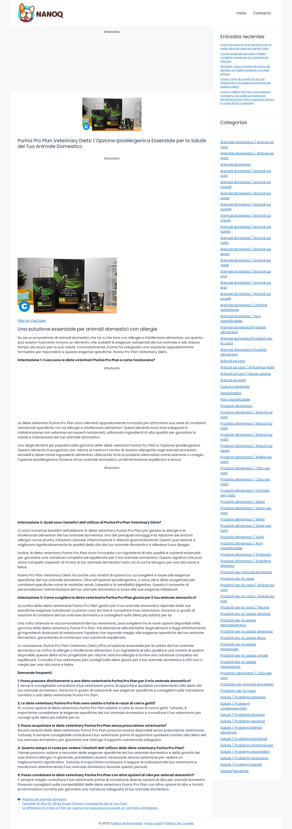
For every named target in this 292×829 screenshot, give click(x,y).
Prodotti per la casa (237, 578)
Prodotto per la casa (238, 690)
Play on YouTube (31, 320)
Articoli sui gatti (233, 380)
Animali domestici (235, 164)
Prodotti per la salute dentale (245, 613)
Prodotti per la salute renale (244, 655)
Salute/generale (234, 771)
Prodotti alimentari (236, 405)
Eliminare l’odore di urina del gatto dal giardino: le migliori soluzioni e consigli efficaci (245, 70)
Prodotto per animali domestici (246, 684)
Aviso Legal (154, 823)
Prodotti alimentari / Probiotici (245, 554)
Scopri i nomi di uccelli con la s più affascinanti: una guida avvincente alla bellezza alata (245, 83)
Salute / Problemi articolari (243, 697)
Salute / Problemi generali (242, 721)
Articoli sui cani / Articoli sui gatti (247, 367)
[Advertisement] (112, 61)
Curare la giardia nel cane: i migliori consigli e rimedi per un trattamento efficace (244, 57)
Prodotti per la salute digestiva (246, 631)
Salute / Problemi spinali (241, 764)
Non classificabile (235, 399)
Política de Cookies (179, 823)
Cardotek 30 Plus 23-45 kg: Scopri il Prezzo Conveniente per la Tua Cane (74, 804)
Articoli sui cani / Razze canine (245, 373)
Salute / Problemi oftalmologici (246, 745)
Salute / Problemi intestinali (243, 738)
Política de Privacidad (126, 823)
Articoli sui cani (232, 360)
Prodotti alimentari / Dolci (242, 537)
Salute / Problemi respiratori (244, 758)
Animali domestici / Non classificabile (240, 318)
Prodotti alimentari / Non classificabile (241, 545)
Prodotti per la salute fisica (243, 637)
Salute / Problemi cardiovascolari (235, 706)
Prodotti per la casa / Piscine (244, 607)
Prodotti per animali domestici (44, 799)
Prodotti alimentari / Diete (242, 519)
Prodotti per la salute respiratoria (238, 664)
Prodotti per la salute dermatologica (238, 622)
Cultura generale (235, 386)
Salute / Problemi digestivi (242, 714)
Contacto (262, 13)
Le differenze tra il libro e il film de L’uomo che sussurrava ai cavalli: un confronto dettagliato (90, 808)
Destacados (230, 393)
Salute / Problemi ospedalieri (245, 751)
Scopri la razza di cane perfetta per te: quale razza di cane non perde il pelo (246, 46)
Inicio (241, 13)
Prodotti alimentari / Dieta (242, 501)
